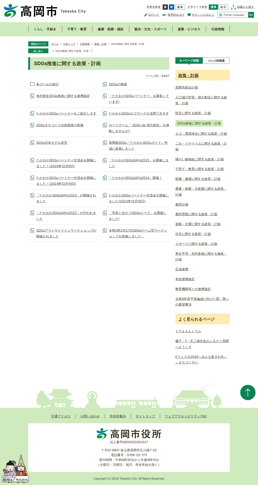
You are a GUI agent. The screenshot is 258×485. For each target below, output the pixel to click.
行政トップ (69, 43)
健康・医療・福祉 (111, 29)
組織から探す (245, 6)
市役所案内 (118, 416)
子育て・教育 (77, 29)
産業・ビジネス (189, 29)
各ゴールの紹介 (47, 84)
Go (251, 14)
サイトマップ (145, 416)
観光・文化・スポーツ (150, 29)
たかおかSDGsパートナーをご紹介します (66, 113)
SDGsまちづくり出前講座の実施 (59, 125)
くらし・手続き (45, 29)
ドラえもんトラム (188, 331)
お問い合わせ (90, 416)
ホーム (55, 43)
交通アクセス (61, 416)
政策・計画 (100, 43)
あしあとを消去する (91, 51)
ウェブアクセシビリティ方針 (186, 416)
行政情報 (217, 29)
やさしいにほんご (203, 14)
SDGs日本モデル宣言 (51, 143)
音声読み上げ (175, 14)
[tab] (189, 60)
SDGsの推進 (118, 84)
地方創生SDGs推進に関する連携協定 (63, 96)
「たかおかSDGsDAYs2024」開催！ (135, 178)
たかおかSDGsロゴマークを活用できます (139, 113)
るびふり (153, 14)
